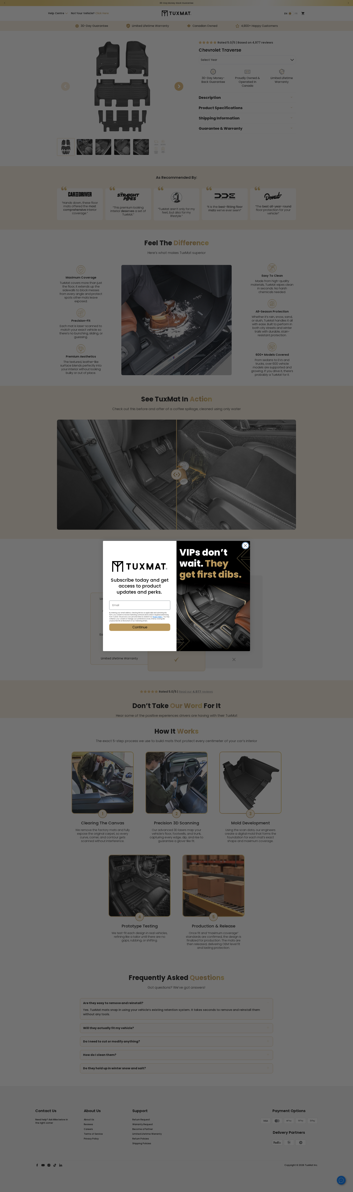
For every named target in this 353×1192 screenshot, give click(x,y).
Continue (139, 627)
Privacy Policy (158, 617)
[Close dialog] (245, 545)
